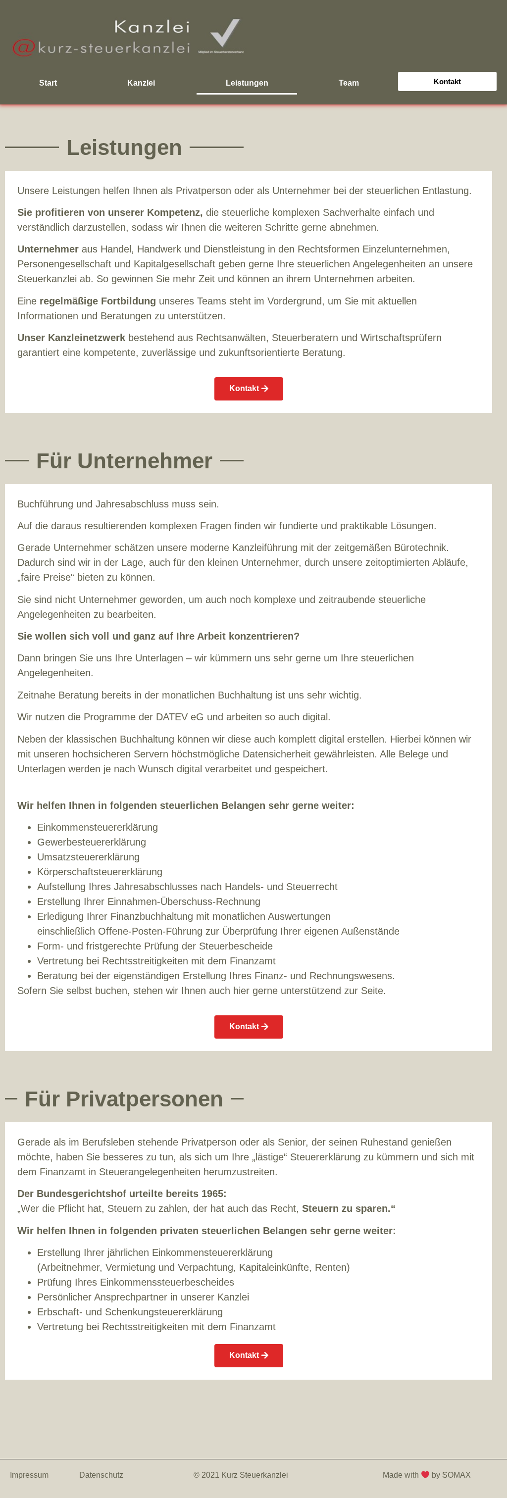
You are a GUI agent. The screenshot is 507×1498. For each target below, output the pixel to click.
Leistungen (247, 83)
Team (349, 83)
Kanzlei (141, 83)
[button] (447, 81)
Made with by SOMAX (428, 1475)
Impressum (29, 1475)
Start (48, 83)
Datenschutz (101, 1475)
